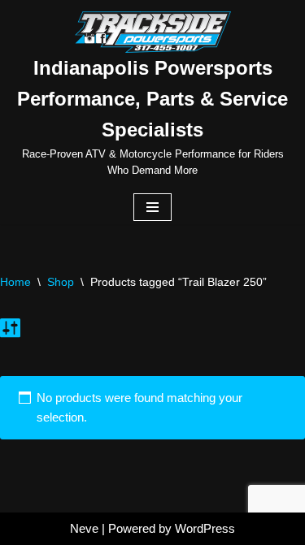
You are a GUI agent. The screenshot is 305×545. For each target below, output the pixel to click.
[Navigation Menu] (152, 207)
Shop (60, 281)
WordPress (205, 528)
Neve (84, 528)
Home (15, 281)
